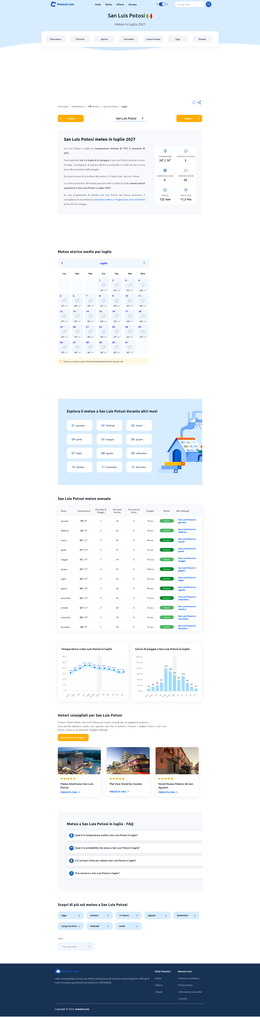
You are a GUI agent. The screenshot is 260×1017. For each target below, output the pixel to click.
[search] (208, 4)
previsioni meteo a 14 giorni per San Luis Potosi (119, 199)
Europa (133, 4)
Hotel (122, 926)
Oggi (177, 39)
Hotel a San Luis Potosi (72, 737)
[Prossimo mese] (144, 263)
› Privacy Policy (185, 985)
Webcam (94, 926)
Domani (202, 39)
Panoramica (55, 39)
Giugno (71, 118)
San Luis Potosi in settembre (187, 598)
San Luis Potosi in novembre (187, 617)
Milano (120, 4)
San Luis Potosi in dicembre (187, 627)
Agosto (104, 39)
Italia (98, 4)
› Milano (159, 985)
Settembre (129, 39)
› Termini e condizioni (188, 978)
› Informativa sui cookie (190, 991)
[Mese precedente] (63, 263)
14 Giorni (80, 39)
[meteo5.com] (62, 4)
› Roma (158, 978)
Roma (108, 4)
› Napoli (158, 991)
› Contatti (182, 998)
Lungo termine (153, 39)
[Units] (162, 4)
